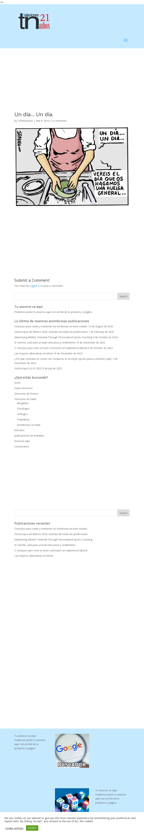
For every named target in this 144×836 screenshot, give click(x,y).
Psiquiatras (23, 419)
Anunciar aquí (22, 441)
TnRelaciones (25, 120)
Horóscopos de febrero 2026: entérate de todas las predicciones (51, 331)
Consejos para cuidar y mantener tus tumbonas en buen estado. (51, 326)
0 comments (59, 120)
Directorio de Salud (25, 399)
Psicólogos (23, 408)
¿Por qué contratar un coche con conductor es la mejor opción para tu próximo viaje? (63, 358)
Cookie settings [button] (14, 828)
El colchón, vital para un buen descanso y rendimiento (45, 342)
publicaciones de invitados (29, 435)
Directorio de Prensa (26, 393)
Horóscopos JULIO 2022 (28, 368)
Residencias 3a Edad (28, 425)
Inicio (17, 382)
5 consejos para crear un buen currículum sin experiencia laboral (50, 348)
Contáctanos (21, 446)
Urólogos (22, 414)
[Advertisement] (72, 74)
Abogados (23, 403)
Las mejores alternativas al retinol (33, 353)
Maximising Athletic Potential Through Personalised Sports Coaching (53, 337)
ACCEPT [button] (32, 828)
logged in (35, 285)
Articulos (19, 430)
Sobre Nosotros (23, 388)
